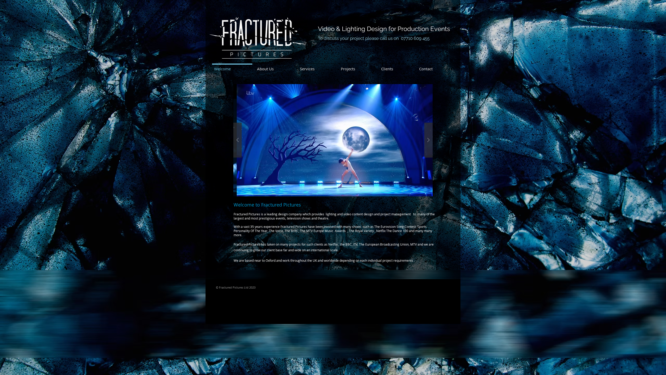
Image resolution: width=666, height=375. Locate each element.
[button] (331, 140)
